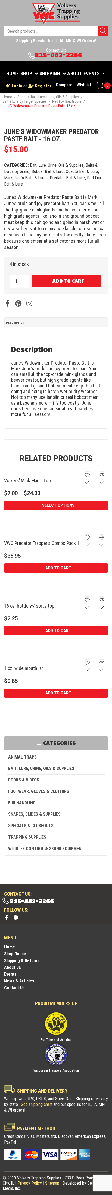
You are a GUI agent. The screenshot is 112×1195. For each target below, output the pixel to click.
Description (15, 322)
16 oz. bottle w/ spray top (29, 606)
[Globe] (15, 917)
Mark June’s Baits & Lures (26, 177)
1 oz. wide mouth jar (23, 668)
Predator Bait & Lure (67, 177)
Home (7, 97)
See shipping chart (36, 1104)
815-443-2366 (58, 55)
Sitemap (52, 1183)
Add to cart (68, 281)
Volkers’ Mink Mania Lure (28, 480)
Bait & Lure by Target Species (25, 101)
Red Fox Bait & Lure (66, 101)
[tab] (15, 322)
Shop (21, 97)
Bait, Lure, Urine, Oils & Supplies (55, 97)
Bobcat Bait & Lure (48, 171)
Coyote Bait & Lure (82, 171)
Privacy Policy (29, 1183)
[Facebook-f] (6, 917)
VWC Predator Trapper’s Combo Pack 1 (41, 543)
